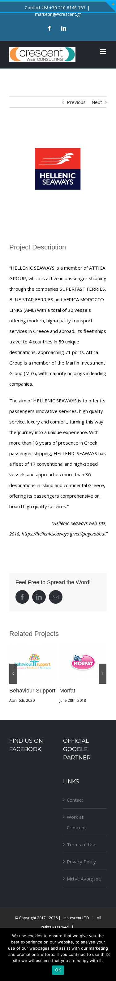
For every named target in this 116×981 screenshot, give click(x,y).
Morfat (83, 662)
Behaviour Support (32, 662)
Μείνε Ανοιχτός (84, 879)
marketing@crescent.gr (58, 14)
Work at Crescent (76, 822)
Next (97, 102)
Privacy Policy (81, 861)
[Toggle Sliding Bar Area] (110, 6)
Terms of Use (82, 844)
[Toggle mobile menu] (103, 51)
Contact (75, 800)
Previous (76, 102)
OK (58, 969)
